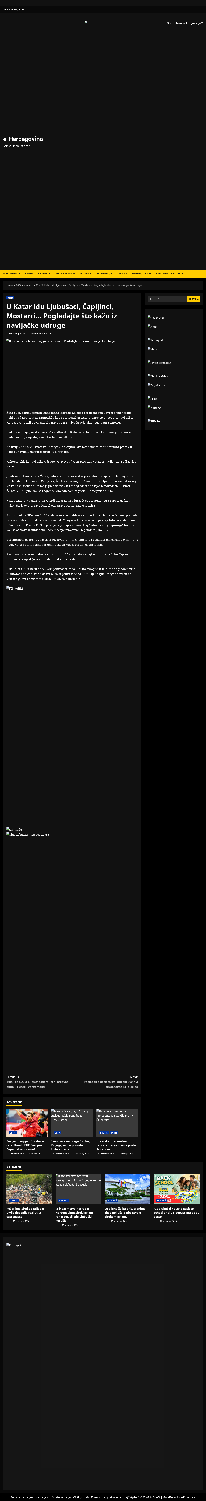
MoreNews (169, 1497)
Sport (29, 273)
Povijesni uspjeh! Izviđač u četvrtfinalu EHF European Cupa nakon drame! (25, 1145)
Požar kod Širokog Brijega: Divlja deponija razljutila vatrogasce (25, 1212)
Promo (122, 273)
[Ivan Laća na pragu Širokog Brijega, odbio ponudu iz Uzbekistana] (72, 1123)
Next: (111, 1082)
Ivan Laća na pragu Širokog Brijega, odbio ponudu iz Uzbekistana (71, 1145)
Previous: (37, 1082)
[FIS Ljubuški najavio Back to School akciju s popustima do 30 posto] (177, 1189)
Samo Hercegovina (169, 273)
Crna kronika (65, 273)
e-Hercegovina (23, 139)
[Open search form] (202, 273)
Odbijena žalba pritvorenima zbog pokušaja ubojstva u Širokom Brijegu (125, 1212)
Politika (86, 273)
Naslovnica (11, 273)
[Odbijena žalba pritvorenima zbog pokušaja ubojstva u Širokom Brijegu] (127, 1189)
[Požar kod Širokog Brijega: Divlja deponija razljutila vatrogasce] (29, 1189)
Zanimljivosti (141, 273)
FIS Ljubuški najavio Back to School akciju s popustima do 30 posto (176, 1212)
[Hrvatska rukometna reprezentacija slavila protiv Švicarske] (117, 1123)
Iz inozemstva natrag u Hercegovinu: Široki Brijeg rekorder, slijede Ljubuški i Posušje (74, 1215)
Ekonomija (104, 273)
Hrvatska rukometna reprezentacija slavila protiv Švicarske (116, 1145)
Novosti (44, 273)
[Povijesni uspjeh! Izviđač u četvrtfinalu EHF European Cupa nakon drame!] (27, 1123)
